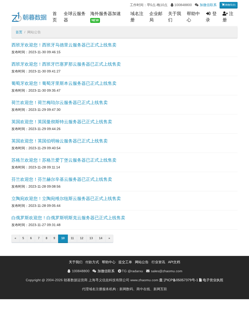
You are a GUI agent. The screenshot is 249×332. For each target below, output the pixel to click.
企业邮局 (155, 16)
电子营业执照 (213, 280)
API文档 (174, 262)
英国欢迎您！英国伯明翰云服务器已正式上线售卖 (59, 141)
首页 (55, 16)
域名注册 (136, 16)
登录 (211, 16)
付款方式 (92, 262)
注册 (227, 16)
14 (100, 238)
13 (91, 238)
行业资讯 (158, 262)
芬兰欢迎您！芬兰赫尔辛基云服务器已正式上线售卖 (61, 179)
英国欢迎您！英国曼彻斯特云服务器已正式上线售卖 (61, 121)
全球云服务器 (75, 16)
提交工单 (125, 262)
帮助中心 (193, 16)
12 (81, 238)
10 (63, 238)
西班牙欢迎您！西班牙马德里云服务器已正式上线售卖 (63, 45)
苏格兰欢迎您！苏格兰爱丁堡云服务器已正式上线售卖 (63, 160)
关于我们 (174, 16)
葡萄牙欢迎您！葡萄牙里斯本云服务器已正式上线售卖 (63, 83)
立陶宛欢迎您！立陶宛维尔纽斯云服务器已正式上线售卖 (66, 198)
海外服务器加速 (105, 16)
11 (72, 238)
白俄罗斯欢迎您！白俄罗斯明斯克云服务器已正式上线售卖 (68, 217)
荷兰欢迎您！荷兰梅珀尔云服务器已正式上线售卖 (59, 102)
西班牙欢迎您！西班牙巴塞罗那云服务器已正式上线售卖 (66, 64)
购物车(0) (229, 4)
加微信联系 (208, 5)
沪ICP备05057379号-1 (181, 280)
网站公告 (142, 262)
